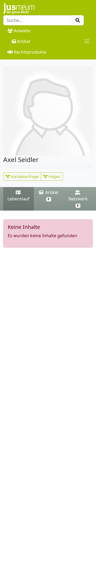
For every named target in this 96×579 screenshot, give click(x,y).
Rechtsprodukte (30, 52)
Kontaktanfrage (24, 176)
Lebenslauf (18, 199)
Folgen (54, 176)
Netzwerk (78, 201)
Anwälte (22, 31)
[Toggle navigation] (87, 41)
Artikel (23, 41)
